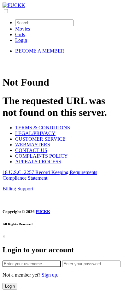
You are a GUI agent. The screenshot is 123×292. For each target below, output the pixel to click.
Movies (22, 28)
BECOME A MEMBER (39, 50)
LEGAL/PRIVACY (35, 133)
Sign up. (50, 275)
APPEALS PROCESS (38, 161)
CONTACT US (31, 150)
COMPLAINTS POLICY (41, 156)
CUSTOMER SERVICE (40, 139)
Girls (20, 34)
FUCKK (43, 211)
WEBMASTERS (32, 144)
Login (21, 40)
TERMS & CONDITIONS (42, 127)
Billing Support (18, 188)
